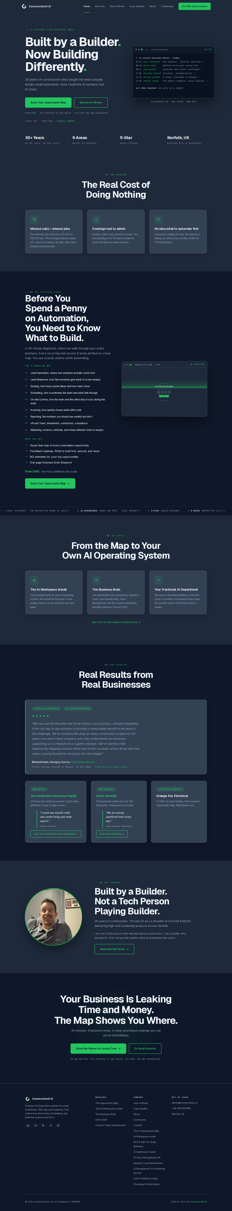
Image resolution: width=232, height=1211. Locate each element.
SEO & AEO (101, 1119)
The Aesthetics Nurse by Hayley (53, 796)
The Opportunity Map (106, 1103)
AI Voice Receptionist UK (147, 1157)
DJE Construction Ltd (82, 762)
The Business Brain (105, 1114)
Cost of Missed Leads (146, 1178)
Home (86, 6)
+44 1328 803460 (181, 1108)
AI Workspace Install (144, 1136)
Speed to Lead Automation (148, 1163)
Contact (138, 1125)
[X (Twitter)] (43, 1125)
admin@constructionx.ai (184, 1102)
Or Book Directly (145, 1048)
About (152, 6)
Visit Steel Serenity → (111, 833)
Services (100, 6)
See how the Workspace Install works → (116, 622)
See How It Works (91, 102)
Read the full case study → (112, 766)
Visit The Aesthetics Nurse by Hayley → (56, 833)
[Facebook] (51, 1125)
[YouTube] (36, 1125)
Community (167, 6)
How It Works (117, 6)
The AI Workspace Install (108, 1108)
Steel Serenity (106, 796)
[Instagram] (58, 1125)
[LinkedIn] (28, 1125)
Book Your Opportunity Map (48, 102)
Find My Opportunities (194, 6)
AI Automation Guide (145, 1151)
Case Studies (137, 6)
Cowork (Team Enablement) (110, 1125)
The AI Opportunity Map (146, 1131)
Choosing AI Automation (147, 1184)
